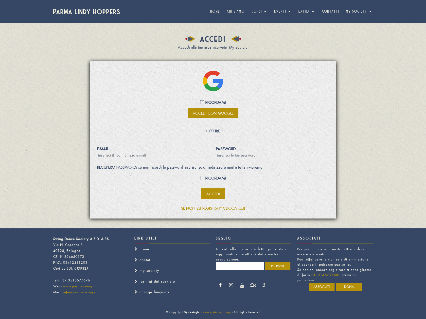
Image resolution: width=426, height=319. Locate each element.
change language (155, 292)
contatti (146, 260)
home (144, 249)
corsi (257, 11)
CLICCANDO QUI (325, 275)
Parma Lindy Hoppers (87, 11)
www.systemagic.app (217, 312)
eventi (280, 11)
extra (304, 11)
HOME (215, 11)
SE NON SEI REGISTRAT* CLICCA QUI (213, 208)
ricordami (215, 102)
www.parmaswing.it (79, 286)
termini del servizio (157, 281)
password (226, 148)
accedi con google (213, 113)
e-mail (102, 148)
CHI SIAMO (236, 11)
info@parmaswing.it (80, 292)
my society (356, 11)
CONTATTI (330, 11)
